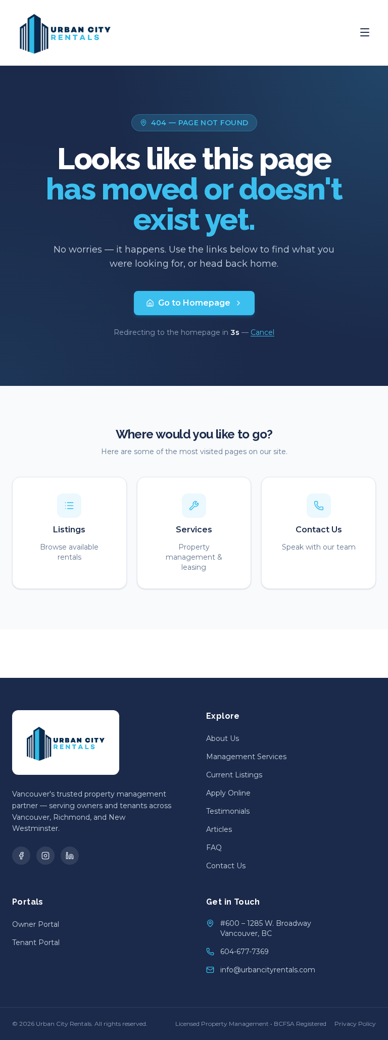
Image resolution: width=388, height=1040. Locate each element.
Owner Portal (35, 924)
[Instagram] (45, 856)
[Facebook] (21, 856)
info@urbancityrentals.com (267, 969)
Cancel (262, 332)
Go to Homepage (194, 303)
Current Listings (234, 774)
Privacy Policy (355, 1023)
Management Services (246, 756)
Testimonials (228, 811)
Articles (219, 829)
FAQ (214, 847)
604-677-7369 (244, 951)
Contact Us (226, 865)
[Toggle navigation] (365, 32)
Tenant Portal (36, 942)
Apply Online (228, 793)
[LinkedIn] (70, 856)
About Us (222, 738)
